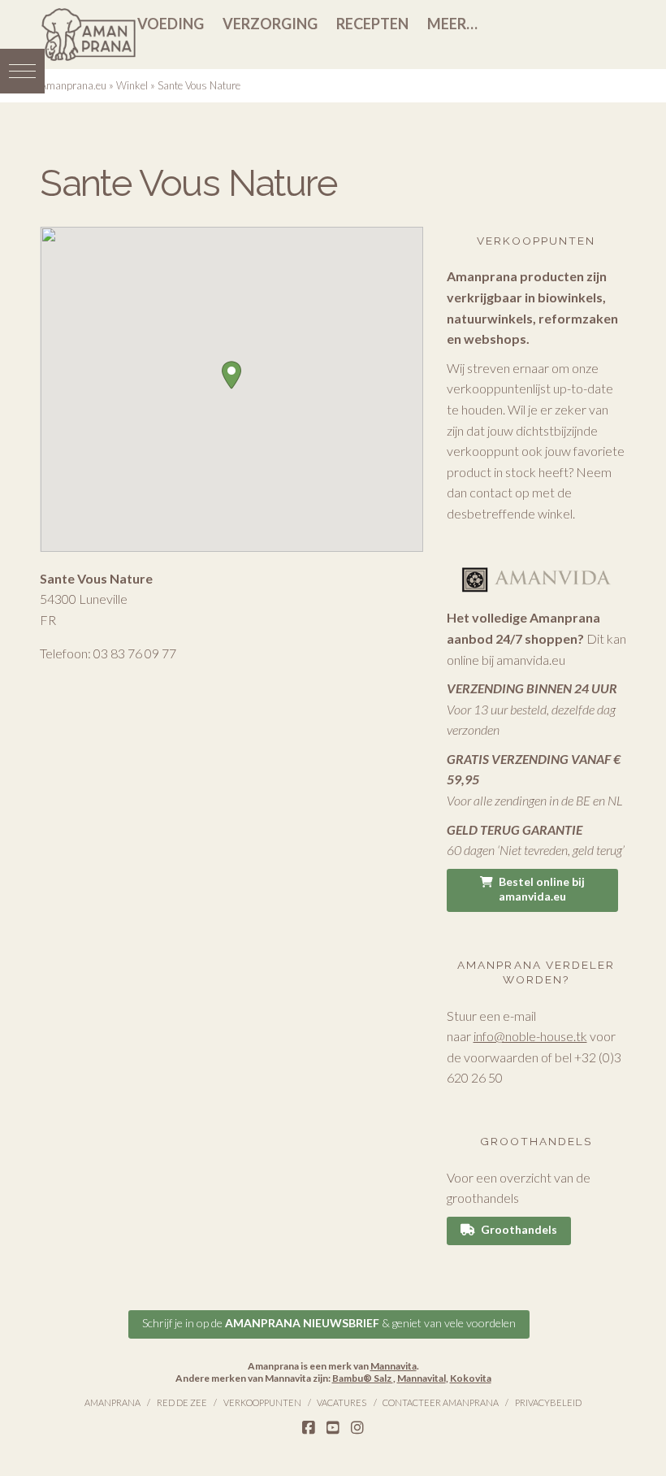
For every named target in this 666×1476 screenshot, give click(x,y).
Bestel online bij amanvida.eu (542, 889)
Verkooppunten (262, 1402)
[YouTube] (333, 1428)
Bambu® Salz (362, 1378)
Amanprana (112, 1402)
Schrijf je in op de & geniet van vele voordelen (329, 1323)
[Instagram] (357, 1428)
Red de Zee (182, 1402)
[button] (22, 71)
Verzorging (270, 24)
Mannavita (393, 1366)
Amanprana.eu (73, 85)
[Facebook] (308, 1428)
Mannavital (421, 1378)
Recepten (372, 24)
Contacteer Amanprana (441, 1402)
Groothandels (519, 1229)
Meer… (452, 24)
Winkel (132, 85)
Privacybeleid (548, 1402)
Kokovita (470, 1378)
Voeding (170, 24)
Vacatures (341, 1402)
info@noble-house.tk (530, 1036)
